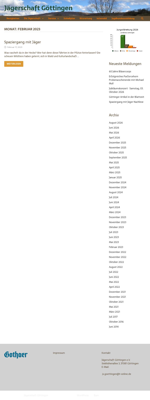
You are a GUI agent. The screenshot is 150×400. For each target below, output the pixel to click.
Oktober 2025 (116, 152)
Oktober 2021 (116, 302)
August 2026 (116, 123)
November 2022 (117, 257)
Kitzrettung (86, 18)
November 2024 (117, 187)
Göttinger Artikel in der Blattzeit (126, 97)
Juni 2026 (114, 128)
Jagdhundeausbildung (122, 18)
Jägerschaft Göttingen (38, 8)
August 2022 (116, 267)
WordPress (83, 395)
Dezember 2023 (117, 217)
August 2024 (116, 192)
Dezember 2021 (117, 292)
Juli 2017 (113, 317)
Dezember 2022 (117, 252)
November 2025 (117, 147)
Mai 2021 (114, 307)
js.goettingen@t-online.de (116, 374)
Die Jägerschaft (32, 18)
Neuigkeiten (13, 18)
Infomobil (102, 18)
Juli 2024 (113, 197)
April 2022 (114, 287)
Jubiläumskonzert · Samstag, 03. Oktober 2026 (126, 90)
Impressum (59, 353)
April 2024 (114, 207)
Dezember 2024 (117, 182)
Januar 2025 (115, 177)
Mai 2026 (114, 133)
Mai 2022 (114, 282)
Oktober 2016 (116, 322)
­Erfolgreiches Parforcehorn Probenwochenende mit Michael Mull (126, 79)
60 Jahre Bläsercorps (120, 71)
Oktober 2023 (116, 227)
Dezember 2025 (117, 142)
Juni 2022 (114, 277)
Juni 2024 (114, 202)
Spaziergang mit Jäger (22, 42)
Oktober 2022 (116, 262)
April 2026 (114, 137)
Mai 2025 (114, 162)
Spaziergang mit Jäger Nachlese (126, 102)
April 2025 (114, 167)
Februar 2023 (116, 247)
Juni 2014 (114, 327)
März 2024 (114, 212)
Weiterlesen (14, 64)
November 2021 (117, 297)
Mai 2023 (114, 242)
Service (52, 18)
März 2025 (114, 172)
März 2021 (114, 312)
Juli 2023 (113, 232)
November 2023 (117, 222)
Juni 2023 (114, 237)
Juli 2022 (113, 272)
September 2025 (118, 157)
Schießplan (69, 18)
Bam (96, 395)
